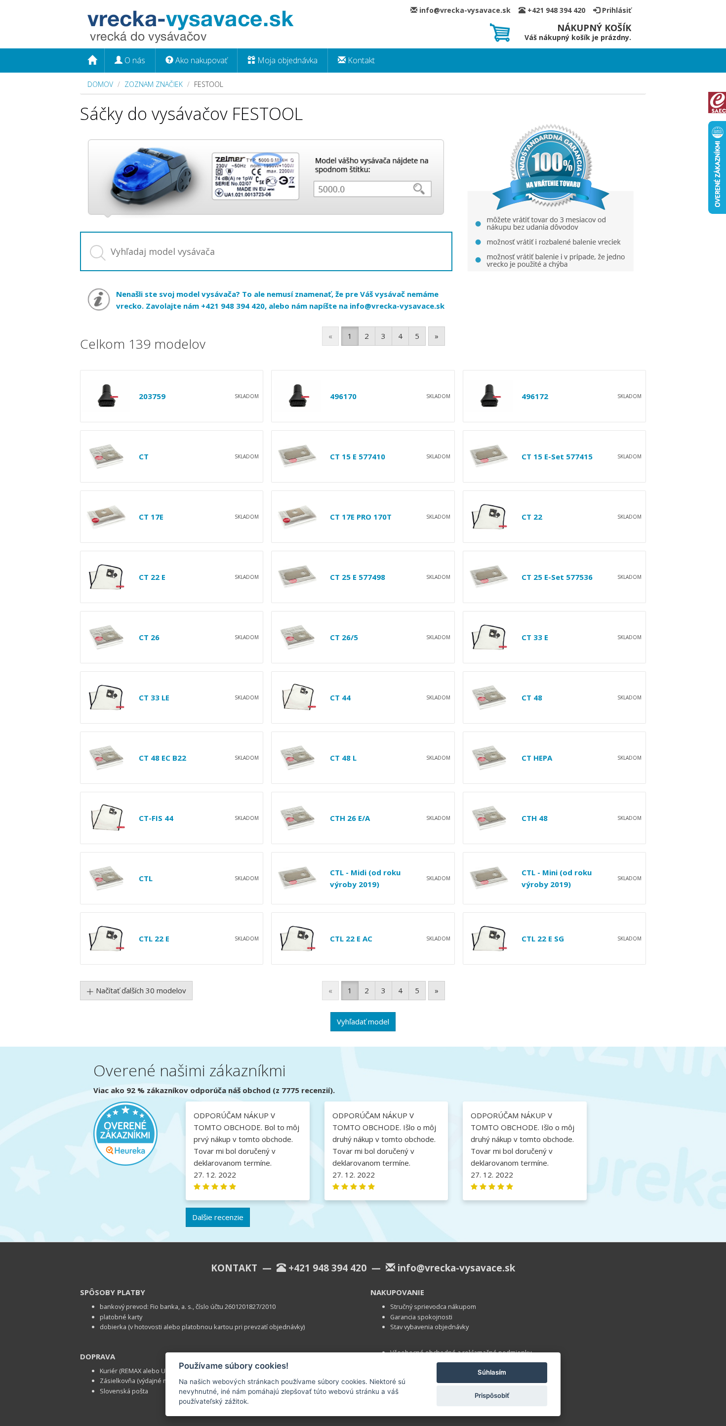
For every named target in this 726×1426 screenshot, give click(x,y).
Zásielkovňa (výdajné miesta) (142, 1380)
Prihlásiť (615, 10)
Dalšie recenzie (217, 1217)
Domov (100, 84)
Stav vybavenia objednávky (429, 1326)
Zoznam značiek (153, 84)
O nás (133, 60)
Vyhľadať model (363, 1021)
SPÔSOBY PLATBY (112, 1292)
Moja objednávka (286, 60)
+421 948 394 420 (559, 10)
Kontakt (360, 60)
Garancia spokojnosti (421, 1316)
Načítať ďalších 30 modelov (140, 990)
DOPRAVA (97, 1356)
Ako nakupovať (200, 60)
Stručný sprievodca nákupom (433, 1306)
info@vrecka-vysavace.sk (468, 10)
